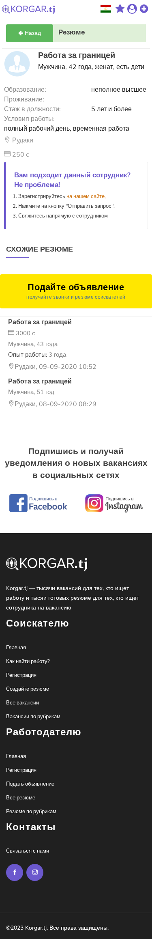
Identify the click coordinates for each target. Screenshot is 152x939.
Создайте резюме (27, 689)
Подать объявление (30, 784)
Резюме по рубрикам (31, 811)
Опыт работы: (37, 355)
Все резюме (20, 797)
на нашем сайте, (86, 196)
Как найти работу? (28, 661)
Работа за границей (40, 322)
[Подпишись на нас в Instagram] (14, 872)
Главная (16, 647)
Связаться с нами (27, 851)
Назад (32, 33)
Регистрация (21, 675)
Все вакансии (22, 702)
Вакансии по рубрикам (33, 716)
